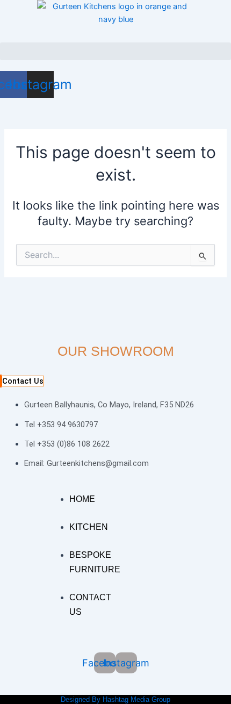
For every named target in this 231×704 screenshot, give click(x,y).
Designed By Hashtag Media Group (115, 699)
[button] (115, 51)
